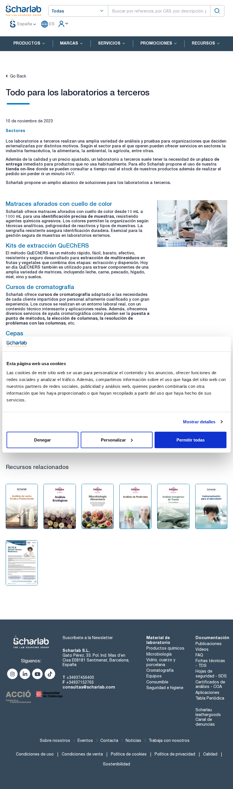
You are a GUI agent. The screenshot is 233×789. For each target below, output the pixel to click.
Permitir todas (190, 439)
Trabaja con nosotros (169, 740)
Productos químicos (165, 648)
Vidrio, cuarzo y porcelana (160, 662)
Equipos (154, 676)
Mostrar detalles (199, 421)
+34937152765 (80, 682)
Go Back (17, 76)
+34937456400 (80, 677)
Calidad (210, 754)
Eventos (85, 740)
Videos (202, 649)
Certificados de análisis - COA (210, 684)
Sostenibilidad (116, 764)
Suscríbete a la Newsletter (88, 637)
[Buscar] (217, 11)
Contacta (109, 740)
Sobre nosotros (55, 740)
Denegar (42, 439)
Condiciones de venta (82, 754)
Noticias (133, 740)
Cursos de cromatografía (40, 286)
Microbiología (159, 654)
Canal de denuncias (205, 722)
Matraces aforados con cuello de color (59, 203)
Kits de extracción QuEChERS (47, 245)
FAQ (199, 655)
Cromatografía (160, 670)
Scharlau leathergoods (208, 712)
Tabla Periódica (209, 698)
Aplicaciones (207, 692)
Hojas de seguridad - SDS (211, 673)
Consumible (157, 682)
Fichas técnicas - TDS (210, 663)
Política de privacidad (175, 754)
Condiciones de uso (35, 754)
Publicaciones (208, 643)
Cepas (14, 333)
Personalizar (113, 439)
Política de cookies (129, 754)
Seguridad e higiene (164, 687)
